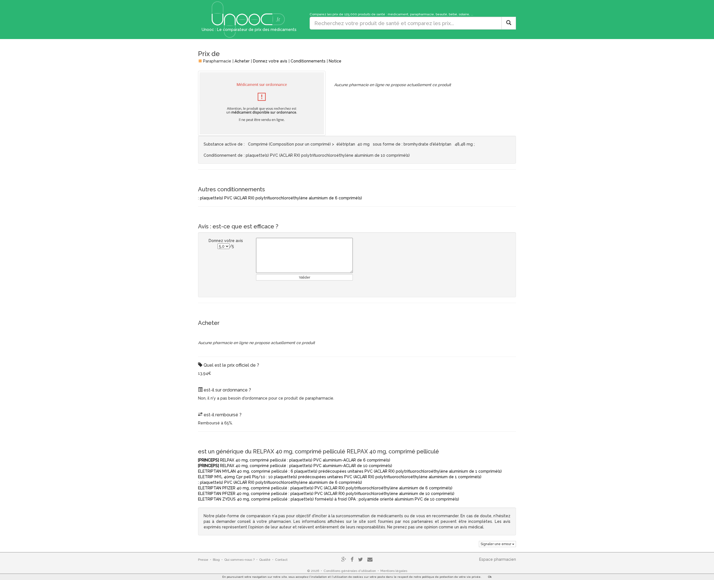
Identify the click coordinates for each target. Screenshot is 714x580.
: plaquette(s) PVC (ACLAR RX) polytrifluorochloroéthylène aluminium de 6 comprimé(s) (280, 198)
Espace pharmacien (497, 559)
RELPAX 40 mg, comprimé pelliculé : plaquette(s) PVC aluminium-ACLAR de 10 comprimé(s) (295, 465)
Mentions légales (393, 571)
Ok (490, 576)
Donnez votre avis (270, 61)
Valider (304, 277)
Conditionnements (308, 61)
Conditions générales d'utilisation (350, 571)
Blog (216, 560)
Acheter (242, 61)
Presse (203, 560)
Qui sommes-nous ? (239, 560)
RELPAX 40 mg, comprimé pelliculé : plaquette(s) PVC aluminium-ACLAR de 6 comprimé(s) (294, 460)
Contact (281, 560)
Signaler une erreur (496, 544)
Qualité (265, 560)
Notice (335, 61)
